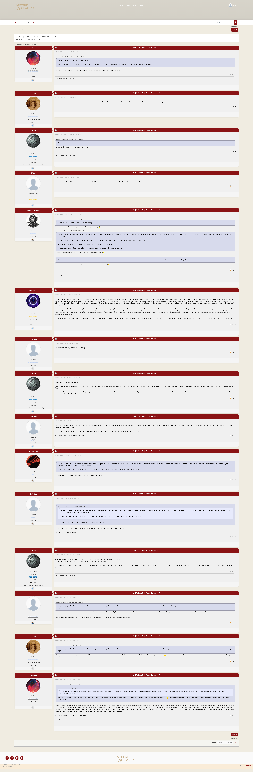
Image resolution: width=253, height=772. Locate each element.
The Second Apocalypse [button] (24, 22)
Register (142, 5)
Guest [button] (235, 5)
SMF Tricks (249, 766)
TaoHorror (33, 48)
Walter (33, 173)
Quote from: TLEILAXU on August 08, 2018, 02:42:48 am (69, 684)
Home (121, 5)
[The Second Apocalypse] (25, 4)
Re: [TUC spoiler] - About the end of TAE (147, 47)
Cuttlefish (33, 417)
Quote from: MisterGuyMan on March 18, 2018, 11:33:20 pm (70, 56)
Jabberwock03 (33, 451)
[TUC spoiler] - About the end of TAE (43, 22)
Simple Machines (19, 764)
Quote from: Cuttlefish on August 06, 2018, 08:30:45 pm (69, 459)
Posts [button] (128, 5)
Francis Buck (33, 290)
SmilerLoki (33, 339)
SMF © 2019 (11, 764)
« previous (232, 26)
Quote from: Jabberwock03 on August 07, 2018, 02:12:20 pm (70, 502)
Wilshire (33, 130)
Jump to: (214, 742)
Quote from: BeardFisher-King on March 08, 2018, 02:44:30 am (71, 256)
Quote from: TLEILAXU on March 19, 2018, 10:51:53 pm (69, 139)
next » (237, 26)
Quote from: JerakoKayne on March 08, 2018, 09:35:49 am (70, 230)
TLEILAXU (33, 93)
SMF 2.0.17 (4, 764)
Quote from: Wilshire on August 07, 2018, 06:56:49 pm (69, 602)
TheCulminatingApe (33, 210)
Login (135, 5)
